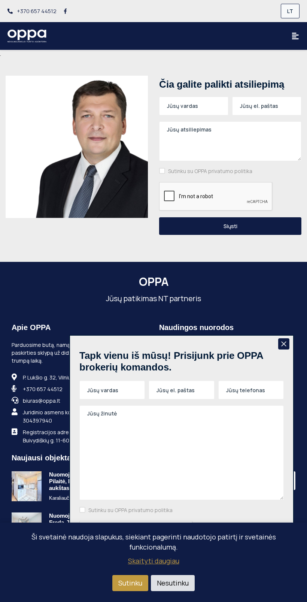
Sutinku (130, 582)
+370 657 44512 (36, 11)
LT (290, 11)
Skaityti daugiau (153, 560)
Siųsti (230, 226)
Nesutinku (173, 582)
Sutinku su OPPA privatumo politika (210, 171)
